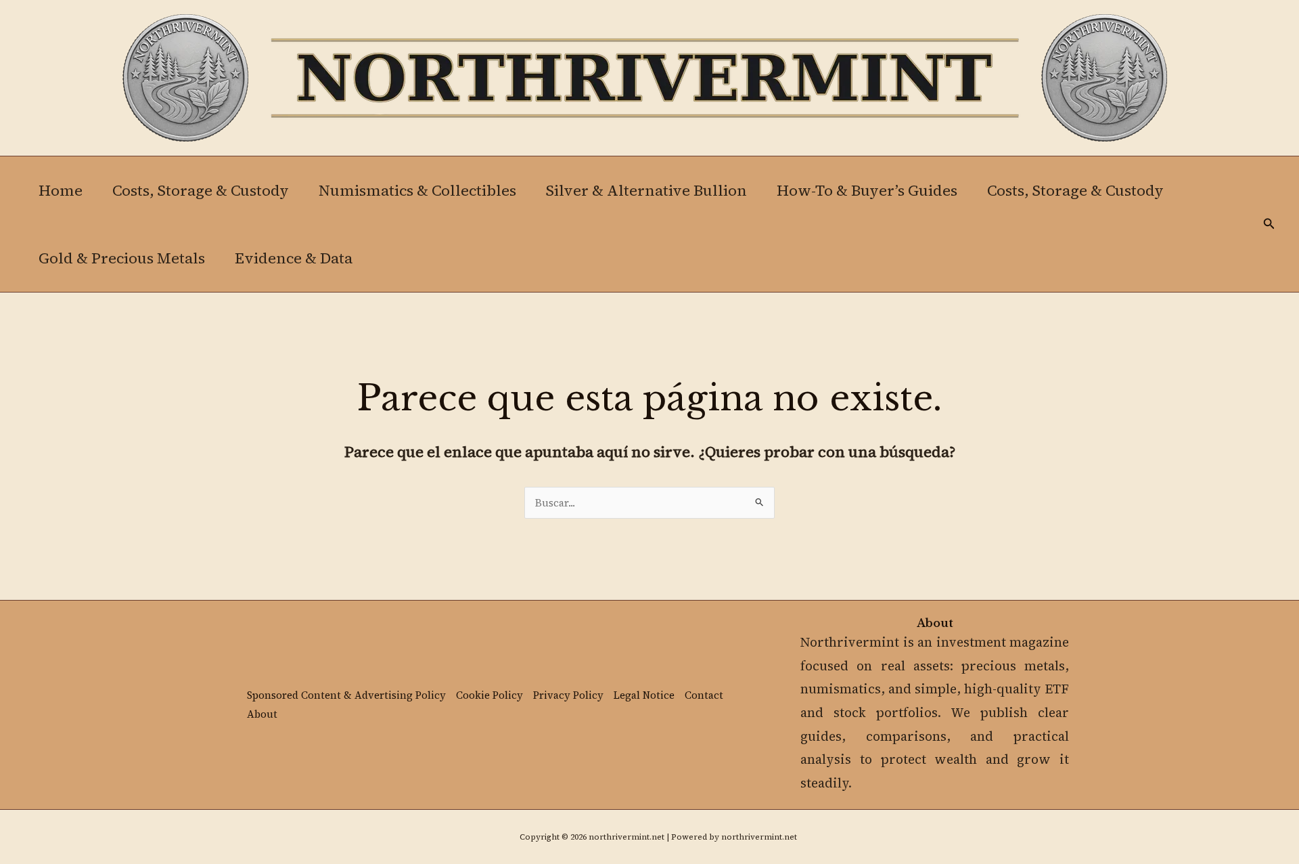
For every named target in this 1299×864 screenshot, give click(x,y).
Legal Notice (644, 695)
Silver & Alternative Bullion (646, 190)
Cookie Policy (489, 695)
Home (61, 190)
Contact (704, 695)
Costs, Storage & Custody (200, 190)
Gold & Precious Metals (122, 258)
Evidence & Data (293, 258)
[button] (1269, 224)
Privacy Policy (568, 695)
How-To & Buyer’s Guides (867, 190)
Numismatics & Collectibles (417, 190)
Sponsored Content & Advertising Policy (346, 695)
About (262, 714)
